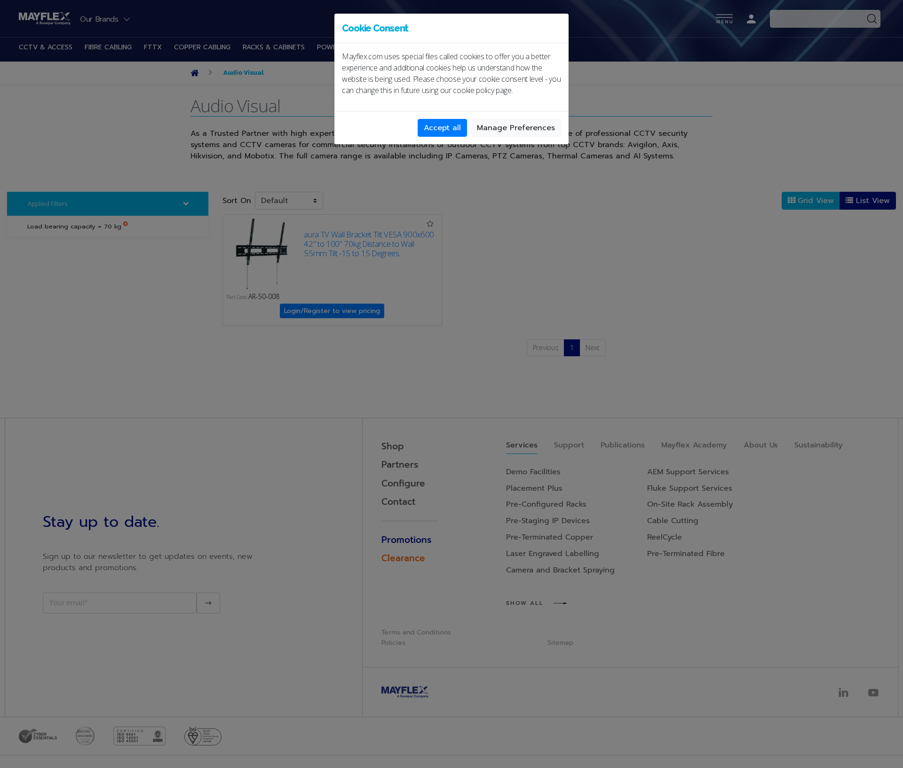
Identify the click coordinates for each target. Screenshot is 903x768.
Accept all (442, 127)
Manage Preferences (516, 127)
